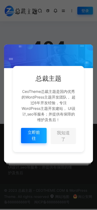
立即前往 (34, 135)
